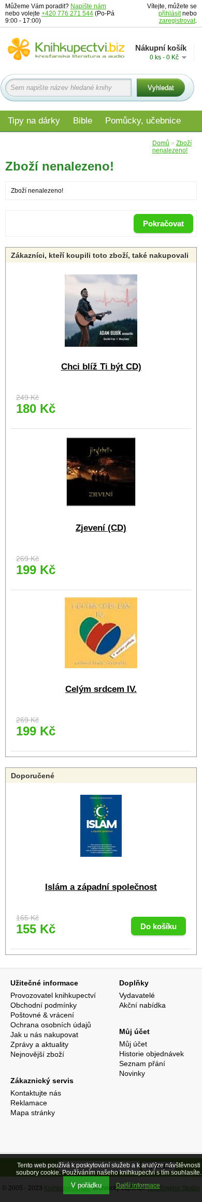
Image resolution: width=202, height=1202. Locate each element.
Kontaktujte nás (35, 1093)
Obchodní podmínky (43, 1005)
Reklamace (28, 1103)
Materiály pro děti (41, 143)
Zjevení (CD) (101, 528)
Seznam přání (142, 1063)
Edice (134, 143)
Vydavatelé (137, 995)
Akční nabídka (142, 1005)
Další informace (138, 1185)
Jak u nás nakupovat (44, 1034)
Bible (82, 121)
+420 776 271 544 (67, 13)
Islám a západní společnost (101, 887)
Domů (160, 143)
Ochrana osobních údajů (50, 1025)
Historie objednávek (151, 1054)
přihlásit (169, 13)
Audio (99, 143)
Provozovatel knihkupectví (53, 995)
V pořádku (86, 1185)
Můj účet (133, 1044)
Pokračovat (163, 223)
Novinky (132, 1073)
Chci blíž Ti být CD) (101, 367)
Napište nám (88, 6)
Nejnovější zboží (37, 1054)
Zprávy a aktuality (39, 1044)
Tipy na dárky (34, 121)
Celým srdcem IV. (101, 689)
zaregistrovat (177, 20)
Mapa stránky (32, 1112)
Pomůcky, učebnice (143, 121)
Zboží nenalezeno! (172, 147)
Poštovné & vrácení (42, 1015)
